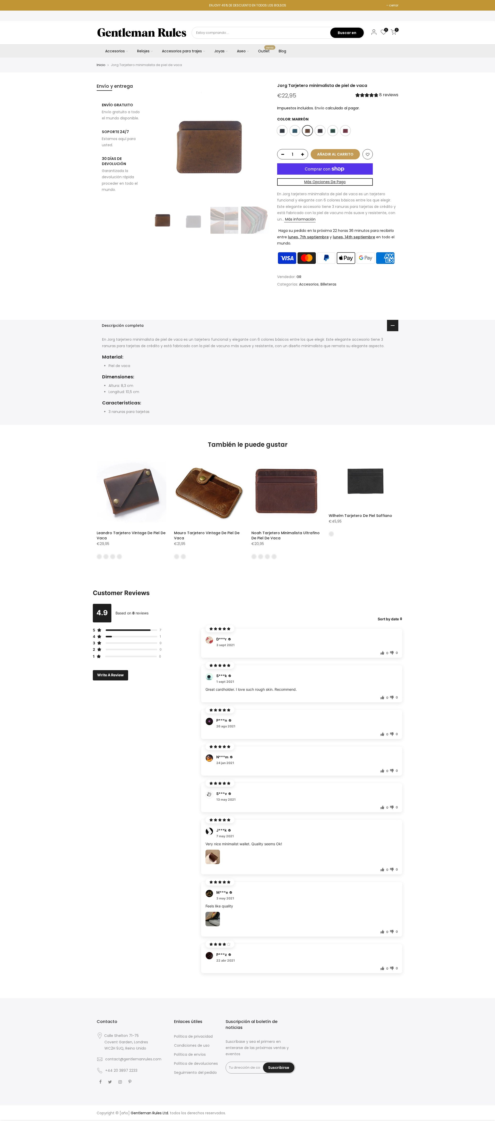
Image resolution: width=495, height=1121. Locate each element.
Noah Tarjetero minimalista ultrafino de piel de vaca (285, 535)
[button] (377, 95)
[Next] (260, 143)
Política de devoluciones (196, 1063)
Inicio (101, 65)
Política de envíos (190, 1054)
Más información (300, 219)
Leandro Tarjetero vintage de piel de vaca (131, 535)
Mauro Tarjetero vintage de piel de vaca (207, 535)
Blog (282, 51)
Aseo (241, 51)
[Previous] (157, 143)
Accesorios (115, 51)
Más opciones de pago (325, 181)
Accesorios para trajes (182, 51)
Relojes (143, 51)
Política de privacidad (193, 1036)
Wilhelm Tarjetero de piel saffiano (360, 515)
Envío (319, 108)
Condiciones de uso (192, 1045)
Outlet (266, 50)
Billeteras (328, 284)
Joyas (219, 51)
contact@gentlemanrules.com (133, 1059)
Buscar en (347, 32)
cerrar (393, 5)
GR (298, 276)
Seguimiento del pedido (195, 1072)
